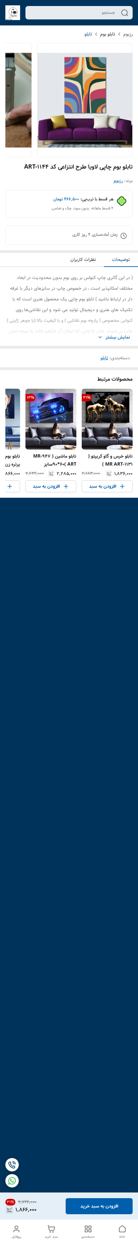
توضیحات (121, 259)
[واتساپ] (12, 1180)
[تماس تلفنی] (12, 1164)
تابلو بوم (107, 34)
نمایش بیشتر (118, 337)
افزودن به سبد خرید (99, 1206)
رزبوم (128, 34)
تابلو (88, 34)
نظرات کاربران (83, 259)
